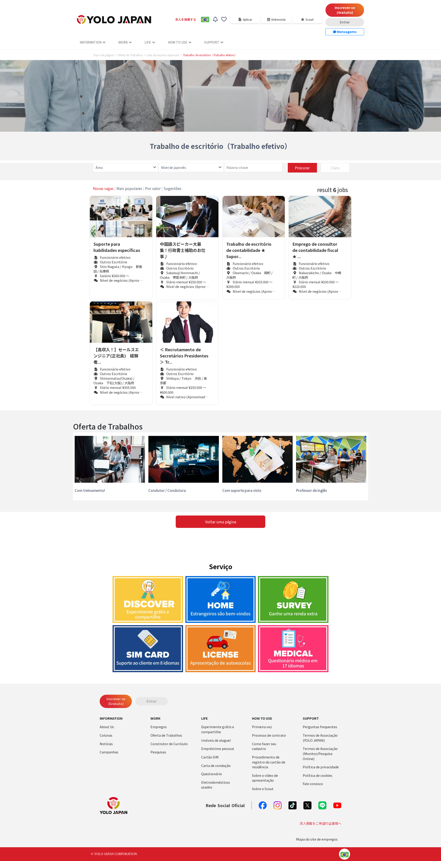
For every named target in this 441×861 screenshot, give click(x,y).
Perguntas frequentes (320, 726)
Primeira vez (262, 726)
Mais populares (129, 188)
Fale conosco (313, 783)
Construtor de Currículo (169, 743)
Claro (335, 167)
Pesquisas (158, 752)
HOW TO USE (177, 42)
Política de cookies (317, 775)
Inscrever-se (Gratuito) (345, 10)
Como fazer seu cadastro (264, 746)
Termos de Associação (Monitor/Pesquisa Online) (320, 753)
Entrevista (278, 19)
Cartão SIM (210, 757)
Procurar (302, 167)
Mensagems (346, 31)
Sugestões (172, 188)
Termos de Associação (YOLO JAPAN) (320, 738)
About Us (107, 726)
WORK (123, 42)
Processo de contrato (269, 735)
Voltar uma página (220, 521)
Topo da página (103, 55)
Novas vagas (103, 188)
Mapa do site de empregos (317, 839)
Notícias (106, 743)
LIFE (147, 42)
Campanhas (109, 752)
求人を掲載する (185, 19)
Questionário (211, 773)
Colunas (106, 735)
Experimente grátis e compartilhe (217, 729)
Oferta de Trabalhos (130, 55)
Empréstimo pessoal (217, 748)
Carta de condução (216, 765)
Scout (309, 19)
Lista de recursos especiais (163, 55)
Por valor (153, 188)
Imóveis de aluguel (216, 740)
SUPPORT (211, 42)
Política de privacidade (321, 766)
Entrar (345, 22)
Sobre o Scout (263, 788)
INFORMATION (91, 42)
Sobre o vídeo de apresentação (265, 778)
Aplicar (247, 19)
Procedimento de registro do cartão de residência (268, 762)
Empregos (158, 726)
